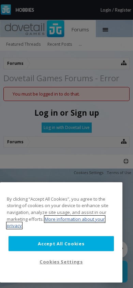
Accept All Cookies (61, 244)
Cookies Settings (61, 262)
